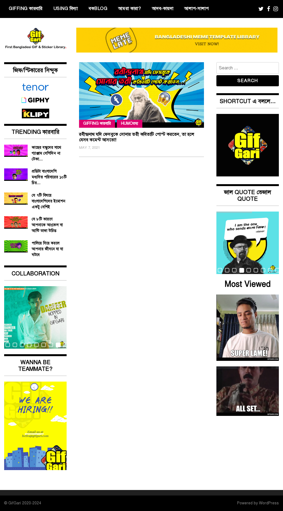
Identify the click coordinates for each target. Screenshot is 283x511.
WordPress (269, 503)
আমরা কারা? (129, 8)
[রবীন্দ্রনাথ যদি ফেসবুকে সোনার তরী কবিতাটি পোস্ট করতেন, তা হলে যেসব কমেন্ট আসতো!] (141, 95)
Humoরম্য (129, 123)
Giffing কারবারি (25, 8)
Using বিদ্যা (65, 8)
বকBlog (98, 8)
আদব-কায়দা (163, 8)
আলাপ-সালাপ (196, 8)
